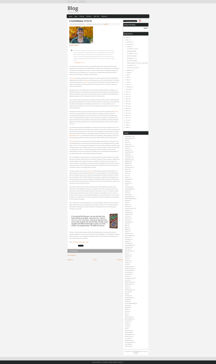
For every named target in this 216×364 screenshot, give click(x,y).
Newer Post (70, 259)
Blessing (127, 200)
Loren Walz (127, 338)
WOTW (126, 154)
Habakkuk (127, 299)
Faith (126, 142)
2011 (127, 120)
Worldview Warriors (138, 351)
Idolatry (127, 262)
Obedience (127, 156)
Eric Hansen (128, 243)
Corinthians (75, 242)
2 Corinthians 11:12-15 (80, 20)
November (129, 44)
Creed (126, 264)
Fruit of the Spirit (129, 297)
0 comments (105, 24)
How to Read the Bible (130, 303)
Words (126, 309)
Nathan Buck (128, 160)
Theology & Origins (129, 278)
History (126, 144)
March (128, 84)
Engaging (127, 161)
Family (126, 181)
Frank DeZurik (128, 330)
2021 (127, 96)
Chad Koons (128, 233)
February (129, 87)
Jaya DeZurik (128, 346)
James (126, 224)
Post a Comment (71, 255)
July (128, 75)
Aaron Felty (127, 292)
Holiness (127, 301)
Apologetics (128, 247)
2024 (127, 40)
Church (126, 177)
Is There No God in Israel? (133, 67)
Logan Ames (128, 146)
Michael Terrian (128, 340)
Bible (126, 226)
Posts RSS (75, 1)
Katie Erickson (75, 45)
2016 (127, 108)
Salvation (127, 210)
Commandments (129, 270)
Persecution (128, 321)
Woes (126, 315)
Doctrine (127, 276)
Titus (126, 259)
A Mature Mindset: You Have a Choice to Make (137, 63)
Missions (127, 311)
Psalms (126, 204)
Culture (126, 171)
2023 (127, 92)
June (128, 77)
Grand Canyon (128, 317)
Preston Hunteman (129, 342)
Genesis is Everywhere (132, 60)
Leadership (127, 212)
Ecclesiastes (128, 239)
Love (126, 175)
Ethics (126, 293)
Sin (125, 185)
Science (127, 323)
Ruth (126, 253)
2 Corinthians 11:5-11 (132, 58)
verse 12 (72, 78)
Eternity (127, 191)
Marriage (127, 249)
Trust (126, 173)
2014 (127, 113)
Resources (104, 16)
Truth (87, 242)
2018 (127, 103)
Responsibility (128, 196)
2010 (127, 122)
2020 (127, 99)
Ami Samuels (128, 187)
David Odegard (128, 189)
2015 (127, 110)
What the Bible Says (129, 198)
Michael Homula (129, 266)
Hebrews (127, 206)
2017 (127, 106)
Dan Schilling (128, 344)
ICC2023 (127, 326)
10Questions (128, 274)
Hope (126, 169)
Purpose (127, 220)
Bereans (71, 135)
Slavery (126, 288)
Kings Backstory (128, 245)
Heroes (127, 216)
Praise (126, 286)
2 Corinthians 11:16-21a (132, 49)
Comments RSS (82, 1)
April (128, 82)
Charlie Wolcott (128, 138)
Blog (73, 8)
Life (126, 140)
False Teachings (128, 235)
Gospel (126, 241)
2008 (127, 127)
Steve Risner (128, 152)
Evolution (127, 165)
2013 (127, 115)
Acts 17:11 (78, 135)
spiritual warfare (129, 334)
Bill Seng (127, 163)
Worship (127, 280)
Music (126, 313)
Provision (127, 218)
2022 (127, 94)
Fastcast (89, 16)
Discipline (127, 183)
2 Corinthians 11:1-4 (131, 65)
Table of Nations (129, 290)
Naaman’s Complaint (132, 56)
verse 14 (72, 141)
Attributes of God (129, 268)
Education (127, 255)
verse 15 (91, 171)
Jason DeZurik (128, 167)
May (128, 80)
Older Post (119, 259)
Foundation (127, 295)
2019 (127, 101)
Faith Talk (96, 16)
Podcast (82, 16)
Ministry (127, 229)
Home (69, 1)
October (129, 46)
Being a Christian (129, 282)
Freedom (127, 194)
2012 (127, 118)
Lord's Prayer (128, 272)
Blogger (136, 353)
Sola (126, 328)
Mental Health (128, 332)
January (129, 89)
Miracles (127, 257)
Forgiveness (128, 214)
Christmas (127, 260)
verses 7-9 (86, 82)
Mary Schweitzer (129, 319)
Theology (127, 305)
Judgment (127, 307)
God (126, 202)
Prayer (126, 231)
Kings (126, 227)
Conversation (128, 158)
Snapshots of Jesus (129, 208)
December (129, 42)
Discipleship (128, 222)
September (129, 70)
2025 (127, 37)
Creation (127, 150)
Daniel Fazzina (128, 336)
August (128, 72)
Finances (127, 237)
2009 (127, 125)
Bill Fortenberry (128, 251)
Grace (126, 193)
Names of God (128, 284)
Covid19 (127, 325)
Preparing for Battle (131, 51)
